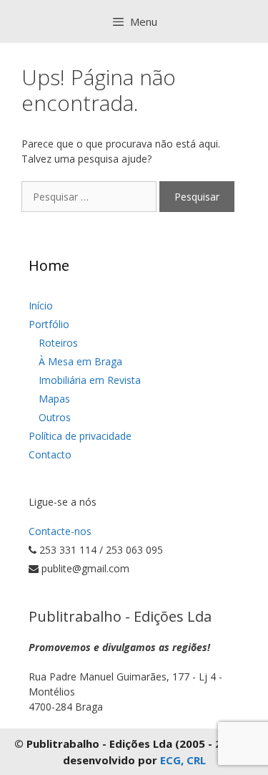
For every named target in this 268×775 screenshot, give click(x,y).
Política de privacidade (80, 436)
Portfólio (49, 324)
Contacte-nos (60, 531)
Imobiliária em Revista (90, 380)
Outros (55, 417)
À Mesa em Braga (80, 361)
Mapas (54, 398)
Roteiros (58, 343)
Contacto (50, 454)
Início (41, 305)
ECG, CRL (183, 760)
